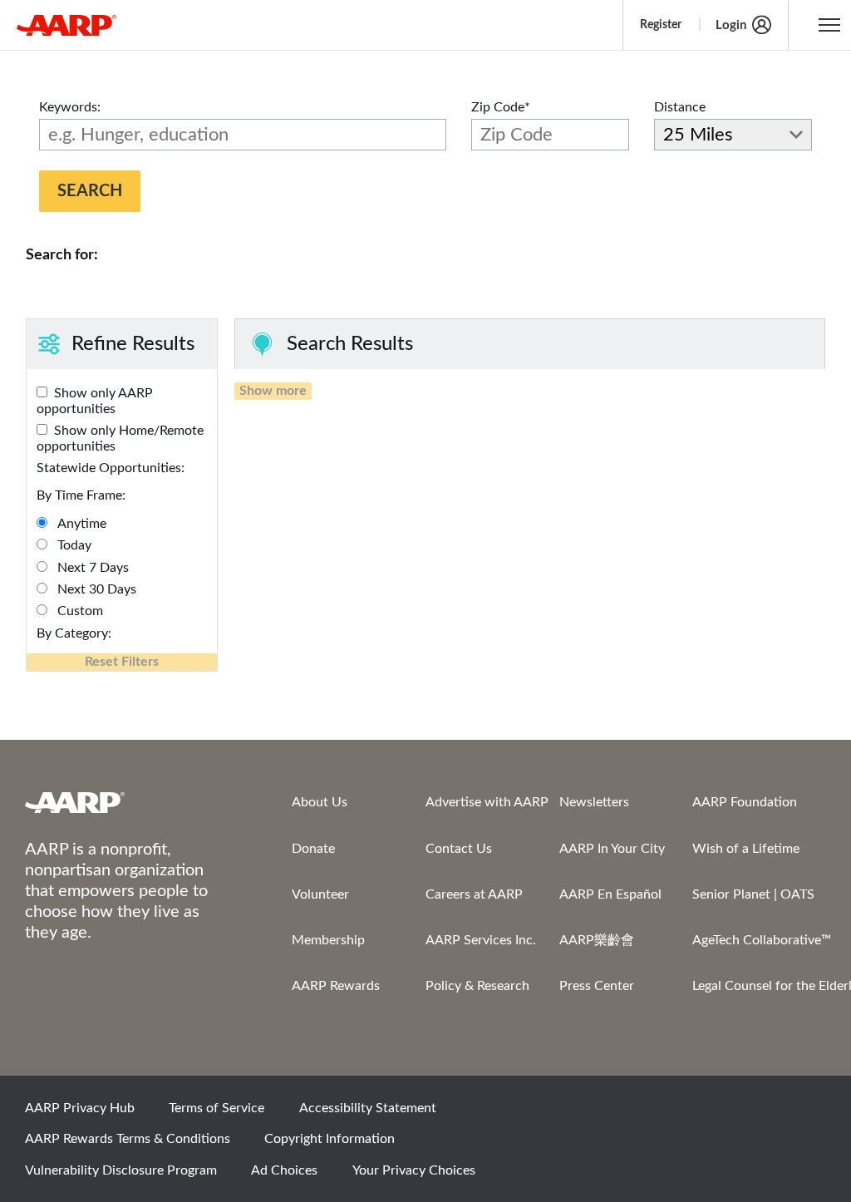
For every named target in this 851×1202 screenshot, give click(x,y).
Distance (680, 107)
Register (660, 25)
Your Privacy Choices (413, 1170)
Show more (273, 390)
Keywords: (70, 107)
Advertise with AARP (487, 802)
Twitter (692, 1113)
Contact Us (459, 848)
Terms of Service (216, 1108)
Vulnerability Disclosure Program (121, 1170)
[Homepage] (66, 24)
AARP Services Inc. (481, 940)
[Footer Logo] (125, 802)
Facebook (636, 1113)
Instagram (749, 1113)
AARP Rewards (336, 986)
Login (731, 25)
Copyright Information (329, 1138)
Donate (313, 848)
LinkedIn (805, 1113)
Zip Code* (500, 107)
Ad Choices (284, 1170)
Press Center (596, 986)
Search (89, 191)
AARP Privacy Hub (80, 1108)
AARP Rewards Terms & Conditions (127, 1138)
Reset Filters (122, 661)
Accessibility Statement (367, 1108)
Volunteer (320, 894)
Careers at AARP (474, 894)
